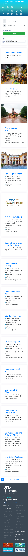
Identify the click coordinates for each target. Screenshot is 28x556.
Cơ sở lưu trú (8, 511)
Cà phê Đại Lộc (11, 88)
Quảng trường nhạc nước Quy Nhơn (13, 244)
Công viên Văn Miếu (13, 52)
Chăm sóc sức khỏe (20, 517)
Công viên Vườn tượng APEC (12, 411)
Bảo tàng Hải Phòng (13, 174)
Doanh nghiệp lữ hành (8, 515)
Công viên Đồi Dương (11, 264)
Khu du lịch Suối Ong (14, 457)
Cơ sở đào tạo (20, 525)
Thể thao (18, 513)
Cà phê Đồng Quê (12, 341)
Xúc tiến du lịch (8, 532)
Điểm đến (7, 523)
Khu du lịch (19, 528)
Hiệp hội (18, 521)
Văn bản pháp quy (20, 531)
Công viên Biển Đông (11, 391)
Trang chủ (6, 505)
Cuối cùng (16, 479)
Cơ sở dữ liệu (7, 508)
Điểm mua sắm (8, 529)
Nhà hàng (7, 526)
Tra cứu (14, 33)
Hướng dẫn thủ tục (19, 535)
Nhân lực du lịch (7, 536)
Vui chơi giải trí (6, 30)
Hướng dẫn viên (8, 520)
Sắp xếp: (9, 41)
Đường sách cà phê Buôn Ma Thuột (13, 434)
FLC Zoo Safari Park (13, 217)
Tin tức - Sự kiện (19, 539)
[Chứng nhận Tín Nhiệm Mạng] (14, 503)
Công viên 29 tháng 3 (13, 370)
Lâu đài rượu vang (13, 316)
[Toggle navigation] (6, 4)
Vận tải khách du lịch (20, 506)
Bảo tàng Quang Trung (12, 129)
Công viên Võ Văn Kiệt (12, 292)
